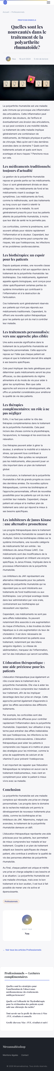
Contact (25, 1055)
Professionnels (17, 12)
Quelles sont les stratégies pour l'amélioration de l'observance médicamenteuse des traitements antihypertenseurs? (22, 990)
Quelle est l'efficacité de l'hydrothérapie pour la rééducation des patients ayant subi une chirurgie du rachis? (25, 1004)
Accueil (6, 12)
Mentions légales (10, 1055)
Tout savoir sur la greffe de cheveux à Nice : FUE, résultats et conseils (26, 1015)
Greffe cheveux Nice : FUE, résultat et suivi (26, 1022)
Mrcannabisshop (14, 1046)
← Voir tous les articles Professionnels (22, 950)
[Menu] (48, 2)
